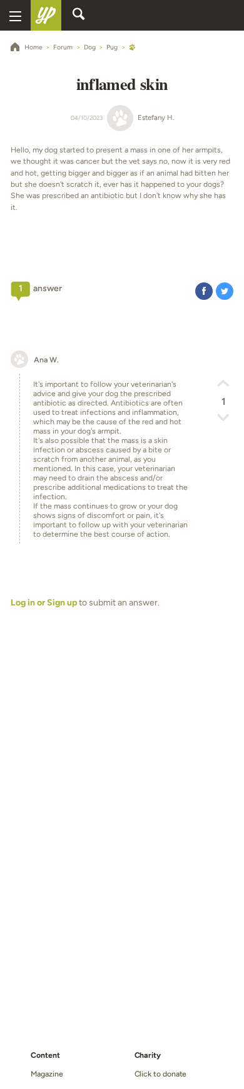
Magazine (47, 1073)
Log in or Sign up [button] (44, 602)
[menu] (15, 15)
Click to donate (161, 1073)
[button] (204, 291)
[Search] (79, 15)
